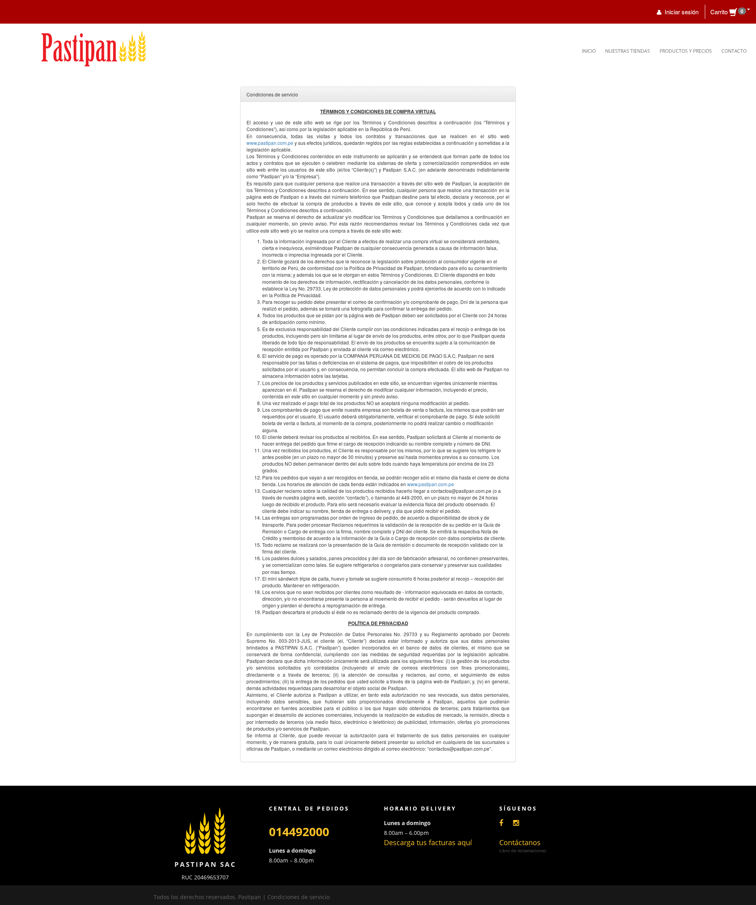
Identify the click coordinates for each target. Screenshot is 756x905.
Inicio (589, 51)
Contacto (734, 51)
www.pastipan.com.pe (269, 142)
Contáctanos (520, 842)
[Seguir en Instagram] (520, 822)
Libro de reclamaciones (522, 850)
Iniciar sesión (681, 11)
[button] (730, 12)
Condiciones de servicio (298, 897)
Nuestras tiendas (627, 51)
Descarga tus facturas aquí (428, 842)
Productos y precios (686, 51)
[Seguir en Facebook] (505, 822)
